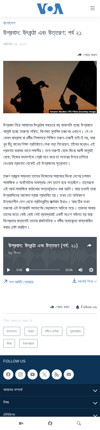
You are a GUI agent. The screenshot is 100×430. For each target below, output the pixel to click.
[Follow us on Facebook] (8, 374)
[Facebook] (50, 423)
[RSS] (57, 374)
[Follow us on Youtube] (32, 374)
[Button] (87, 55)
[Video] (21, 423)
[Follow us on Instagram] (20, 374)
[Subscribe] (69, 374)
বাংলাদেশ (9, 23)
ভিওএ (17, 253)
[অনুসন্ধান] (79, 423)
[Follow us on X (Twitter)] (44, 374)
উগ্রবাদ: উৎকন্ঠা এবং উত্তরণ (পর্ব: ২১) (43, 245)
